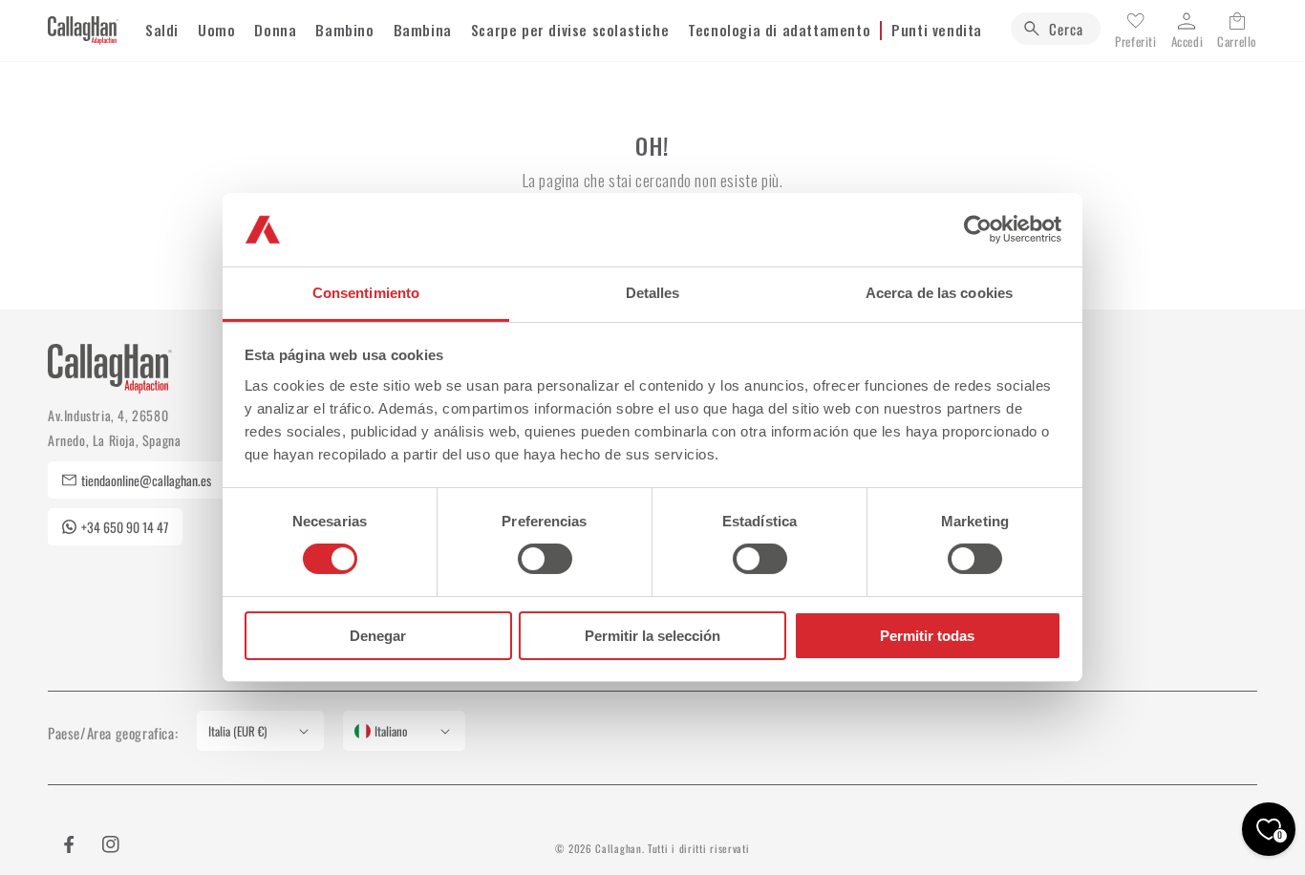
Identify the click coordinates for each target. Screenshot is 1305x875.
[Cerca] (1032, 28)
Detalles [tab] (653, 293)
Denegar (378, 636)
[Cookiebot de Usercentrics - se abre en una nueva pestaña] (977, 229)
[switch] (545, 559)
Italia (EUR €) (237, 730)
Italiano (391, 730)
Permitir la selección (652, 636)
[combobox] (1056, 28)
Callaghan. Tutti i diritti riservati (672, 848)
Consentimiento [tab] (365, 293)
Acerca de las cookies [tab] (939, 293)
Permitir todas (927, 636)
